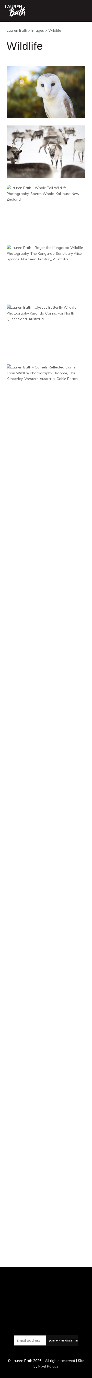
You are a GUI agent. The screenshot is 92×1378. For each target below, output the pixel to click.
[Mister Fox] (46, 868)
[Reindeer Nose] (46, 1226)
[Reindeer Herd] (46, 151)
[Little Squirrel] (46, 629)
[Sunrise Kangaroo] (46, 748)
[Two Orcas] (46, 928)
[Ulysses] (46, 330)
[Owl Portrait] (46, 91)
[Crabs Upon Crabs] (46, 1047)
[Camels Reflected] (46, 390)
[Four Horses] (46, 569)
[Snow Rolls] (46, 987)
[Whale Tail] (46, 211)
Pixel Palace (48, 1366)
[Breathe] (46, 1107)
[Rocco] (46, 1166)
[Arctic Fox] (46, 450)
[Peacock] (46, 689)
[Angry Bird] (46, 509)
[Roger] (46, 271)
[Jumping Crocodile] (46, 808)
